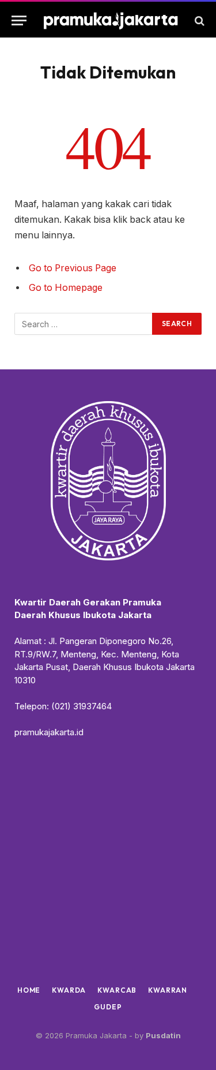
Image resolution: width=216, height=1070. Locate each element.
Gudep (108, 1006)
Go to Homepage (66, 287)
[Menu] (19, 20)
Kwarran (167, 990)
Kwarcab (117, 990)
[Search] (198, 20)
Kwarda (69, 990)
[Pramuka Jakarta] (111, 20)
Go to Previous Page (72, 268)
